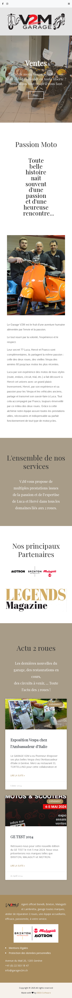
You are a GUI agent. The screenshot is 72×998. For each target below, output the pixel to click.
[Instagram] (7, 4)
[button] (8, 600)
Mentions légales (18, 948)
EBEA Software (44, 992)
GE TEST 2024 (21, 836)
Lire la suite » (17, 775)
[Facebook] (3, 4)
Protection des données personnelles (30, 953)
